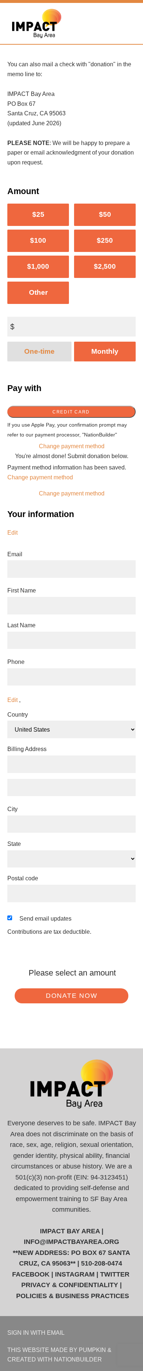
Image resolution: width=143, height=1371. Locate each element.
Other (38, 292)
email (56, 1332)
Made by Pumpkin (78, 1349)
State (14, 843)
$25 (38, 214)
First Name (21, 590)
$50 (105, 214)
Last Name (21, 625)
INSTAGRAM (75, 1274)
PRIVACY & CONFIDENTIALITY (69, 1285)
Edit (12, 532)
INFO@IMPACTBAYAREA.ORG (71, 1241)
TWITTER (114, 1274)
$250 (105, 240)
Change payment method (71, 446)
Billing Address (27, 749)
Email (14, 554)
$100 (38, 240)
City (12, 809)
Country (17, 714)
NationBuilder (78, 1359)
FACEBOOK (31, 1274)
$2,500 (105, 266)
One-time (39, 351)
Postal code (22, 878)
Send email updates (45, 918)
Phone (16, 661)
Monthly (104, 351)
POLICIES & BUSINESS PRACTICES (72, 1296)
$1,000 (38, 266)
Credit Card (71, 412)
